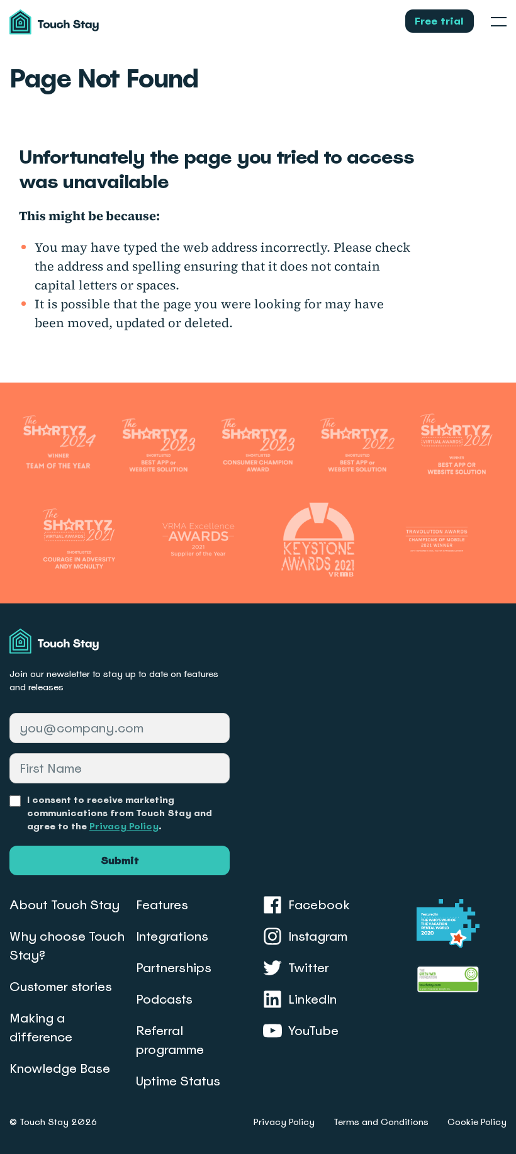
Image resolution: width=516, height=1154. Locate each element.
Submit (120, 860)
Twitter (308, 968)
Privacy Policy (124, 826)
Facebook (319, 905)
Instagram (317, 936)
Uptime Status (178, 1081)
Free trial (439, 21)
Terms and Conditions (381, 1122)
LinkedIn (312, 999)
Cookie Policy (477, 1122)
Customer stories (60, 986)
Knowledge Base (59, 1068)
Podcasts (164, 999)
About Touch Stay (64, 905)
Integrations (172, 936)
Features (162, 905)
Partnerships (173, 968)
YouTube (313, 1030)
